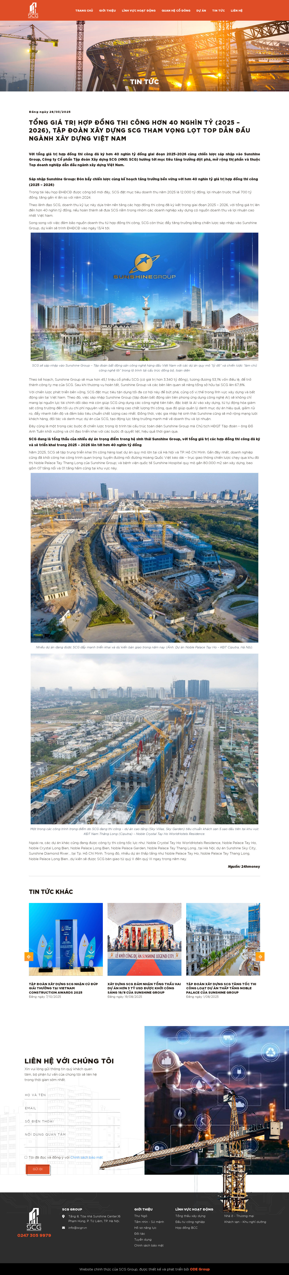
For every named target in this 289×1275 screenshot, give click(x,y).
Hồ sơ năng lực (145, 1228)
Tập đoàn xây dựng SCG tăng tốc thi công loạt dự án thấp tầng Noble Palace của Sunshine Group (221, 987)
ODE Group (200, 1269)
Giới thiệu (107, 10)
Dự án (201, 10)
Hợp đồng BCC (186, 1228)
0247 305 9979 (34, 1235)
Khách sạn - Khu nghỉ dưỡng (245, 1222)
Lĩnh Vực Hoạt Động (139, 10)
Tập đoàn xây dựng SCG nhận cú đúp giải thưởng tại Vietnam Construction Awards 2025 (63, 987)
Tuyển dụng (143, 1239)
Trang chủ (84, 10)
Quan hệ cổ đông (176, 10)
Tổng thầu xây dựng (190, 1216)
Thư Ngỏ (140, 1216)
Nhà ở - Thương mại (239, 1216)
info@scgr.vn (77, 1228)
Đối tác (139, 1233)
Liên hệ (237, 10)
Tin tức (218, 10)
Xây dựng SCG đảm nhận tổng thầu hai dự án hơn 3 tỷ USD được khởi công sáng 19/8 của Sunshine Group (144, 987)
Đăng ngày (45, 997)
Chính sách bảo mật (149, 1245)
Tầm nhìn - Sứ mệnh (149, 1222)
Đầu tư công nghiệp (190, 1222)
